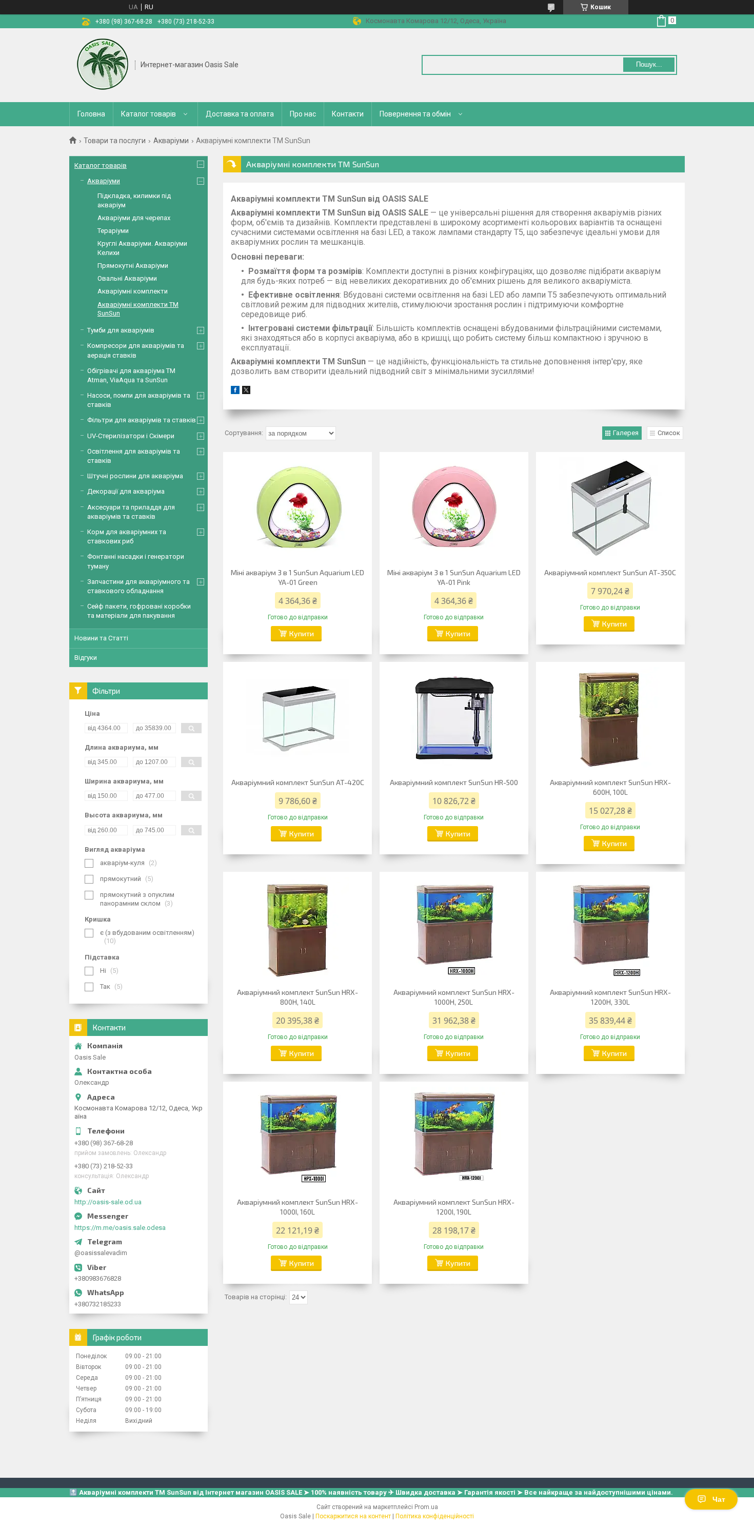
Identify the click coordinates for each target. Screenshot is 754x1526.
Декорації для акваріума (126, 491)
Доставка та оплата (240, 114)
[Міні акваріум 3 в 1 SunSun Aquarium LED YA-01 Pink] (454, 508)
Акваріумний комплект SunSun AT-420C (297, 782)
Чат (718, 1499)
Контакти (348, 114)
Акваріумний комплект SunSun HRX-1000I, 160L (297, 1207)
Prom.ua (426, 1507)
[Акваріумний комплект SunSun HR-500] (454, 718)
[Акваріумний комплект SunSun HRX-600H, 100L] (610, 718)
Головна (91, 114)
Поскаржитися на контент (353, 1516)
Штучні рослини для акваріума (135, 476)
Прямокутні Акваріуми (132, 265)
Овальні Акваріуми (127, 278)
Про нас (303, 114)
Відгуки (85, 657)
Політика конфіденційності (434, 1516)
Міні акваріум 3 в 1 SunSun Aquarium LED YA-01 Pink (454, 577)
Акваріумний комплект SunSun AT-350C (610, 572)
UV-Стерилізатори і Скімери (130, 436)
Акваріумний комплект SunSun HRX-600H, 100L (610, 787)
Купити (301, 633)
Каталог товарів (148, 114)
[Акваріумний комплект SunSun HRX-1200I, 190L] (454, 1138)
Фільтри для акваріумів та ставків (141, 420)
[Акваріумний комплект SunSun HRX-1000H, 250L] (454, 928)
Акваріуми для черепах (133, 218)
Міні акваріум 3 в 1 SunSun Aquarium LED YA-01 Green (297, 577)
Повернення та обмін (415, 114)
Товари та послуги (115, 140)
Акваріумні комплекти (132, 291)
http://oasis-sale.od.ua (108, 1202)
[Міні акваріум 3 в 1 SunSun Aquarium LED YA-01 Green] (297, 508)
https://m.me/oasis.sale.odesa (120, 1227)
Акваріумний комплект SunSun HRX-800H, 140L (297, 997)
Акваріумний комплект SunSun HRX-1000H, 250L (453, 997)
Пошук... (649, 64)
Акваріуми (171, 140)
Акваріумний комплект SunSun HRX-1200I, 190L (453, 1207)
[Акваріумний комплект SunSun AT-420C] (297, 718)
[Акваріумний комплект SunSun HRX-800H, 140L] (297, 928)
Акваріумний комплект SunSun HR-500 (454, 782)
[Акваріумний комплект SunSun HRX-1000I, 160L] (297, 1138)
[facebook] (235, 392)
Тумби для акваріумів (120, 330)
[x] (246, 392)
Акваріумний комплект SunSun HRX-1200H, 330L (610, 997)
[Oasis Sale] (102, 65)
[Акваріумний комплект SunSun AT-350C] (610, 508)
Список (669, 433)
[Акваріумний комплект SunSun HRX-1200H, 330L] (610, 928)
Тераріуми (113, 230)
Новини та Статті (101, 638)
